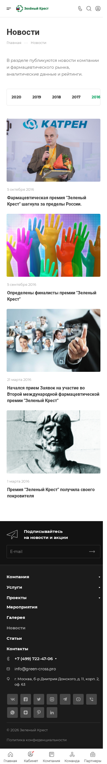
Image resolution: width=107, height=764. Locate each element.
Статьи (14, 638)
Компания (18, 576)
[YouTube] (78, 699)
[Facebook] (25, 699)
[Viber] (91, 699)
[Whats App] (12, 712)
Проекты (17, 597)
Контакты (17, 648)
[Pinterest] (38, 712)
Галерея (16, 617)
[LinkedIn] (52, 712)
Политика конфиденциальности (37, 740)
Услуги (14, 587)
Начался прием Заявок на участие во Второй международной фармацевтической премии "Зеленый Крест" (53, 394)
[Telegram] (65, 699)
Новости (16, 627)
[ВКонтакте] (12, 699)
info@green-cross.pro (35, 668)
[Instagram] (52, 699)
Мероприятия (22, 607)
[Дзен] (25, 712)
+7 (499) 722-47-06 (34, 658)
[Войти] (97, 8)
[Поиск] (88, 8)
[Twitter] (38, 699)
